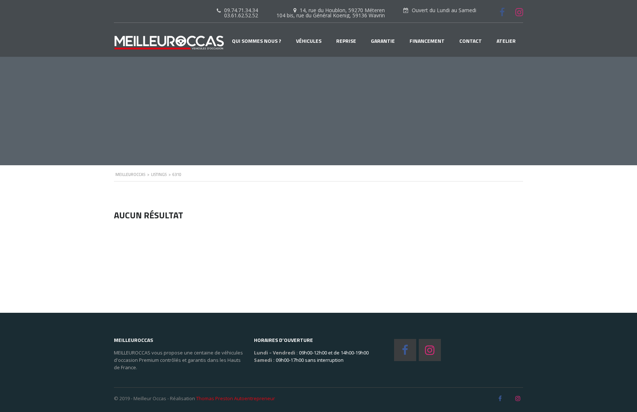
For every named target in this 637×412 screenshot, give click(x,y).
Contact (470, 41)
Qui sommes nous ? (256, 41)
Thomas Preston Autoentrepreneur (235, 398)
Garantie (383, 41)
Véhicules (308, 41)
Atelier (506, 41)
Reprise (346, 41)
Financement (427, 41)
